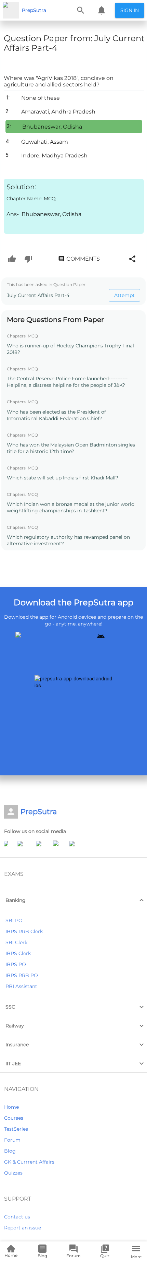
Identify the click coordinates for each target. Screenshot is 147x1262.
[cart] (101, 10)
